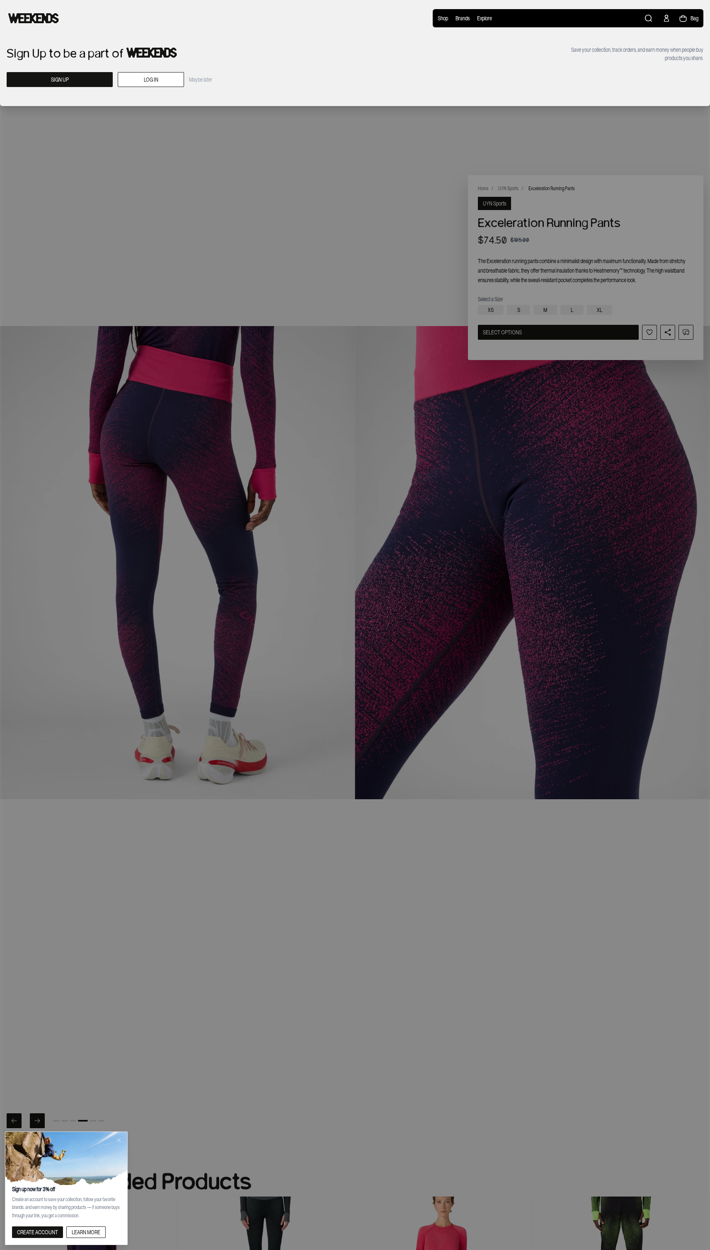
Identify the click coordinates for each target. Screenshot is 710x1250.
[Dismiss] (119, 1140)
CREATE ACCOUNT (37, 1232)
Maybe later (200, 79)
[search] (649, 18)
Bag (694, 18)
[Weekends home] (33, 18)
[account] (666, 18)
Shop (443, 18)
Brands (463, 18)
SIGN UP (60, 79)
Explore (484, 18)
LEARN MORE (86, 1232)
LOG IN (151, 79)
